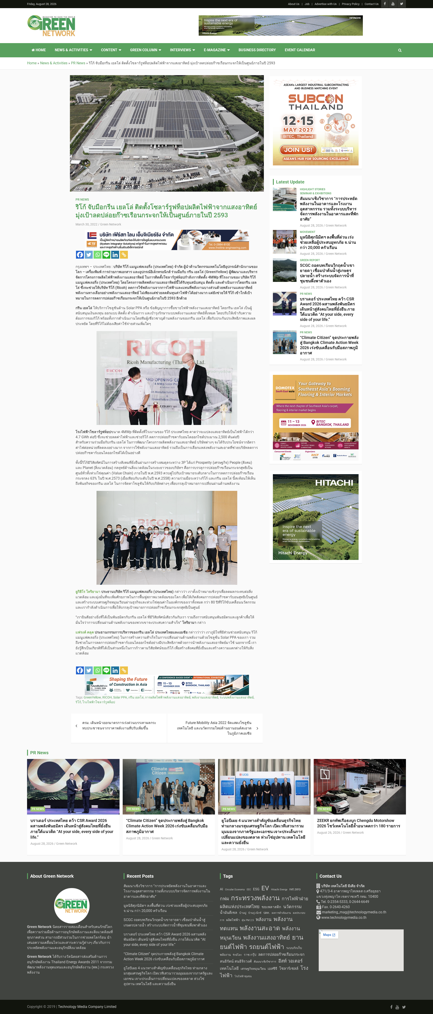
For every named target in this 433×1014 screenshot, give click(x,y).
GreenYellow (92, 697)
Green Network (110, 224)
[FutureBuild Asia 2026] (167, 677)
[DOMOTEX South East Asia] (316, 377)
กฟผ (224, 898)
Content (109, 50)
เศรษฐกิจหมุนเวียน (253, 968)
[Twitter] (89, 255)
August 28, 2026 (311, 225)
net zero (295, 889)
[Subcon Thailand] (316, 82)
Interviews (180, 50)
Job (307, 4)
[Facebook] (80, 255)
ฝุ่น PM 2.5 (248, 920)
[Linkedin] (115, 255)
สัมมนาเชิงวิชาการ (265, 961)
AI (221, 889)
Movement (307, 232)
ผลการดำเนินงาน (281, 913)
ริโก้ (78, 702)
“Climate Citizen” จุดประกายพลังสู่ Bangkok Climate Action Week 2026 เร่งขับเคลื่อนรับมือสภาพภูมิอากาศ (329, 345)
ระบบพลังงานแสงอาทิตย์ (237, 697)
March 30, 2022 (86, 224)
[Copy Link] (124, 255)
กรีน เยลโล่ (136, 697)
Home (40, 50)
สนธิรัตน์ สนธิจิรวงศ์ (236, 961)
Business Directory (257, 50)
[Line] (106, 255)
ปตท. (266, 912)
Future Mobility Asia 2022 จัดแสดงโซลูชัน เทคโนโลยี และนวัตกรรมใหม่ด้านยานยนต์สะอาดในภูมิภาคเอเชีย (214, 728)
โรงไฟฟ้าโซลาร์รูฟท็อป (98, 702)
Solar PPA (120, 697)
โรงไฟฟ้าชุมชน (243, 976)
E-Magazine (215, 50)
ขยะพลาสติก (271, 907)
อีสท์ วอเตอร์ (290, 961)
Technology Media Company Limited (87, 1007)
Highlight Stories (312, 189)
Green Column (143, 50)
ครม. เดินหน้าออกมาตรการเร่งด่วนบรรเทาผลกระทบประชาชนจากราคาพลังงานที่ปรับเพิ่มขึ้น (119, 725)
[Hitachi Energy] (281, 18)
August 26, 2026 (328, 832)
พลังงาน (264, 919)
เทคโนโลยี (229, 968)
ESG (256, 889)
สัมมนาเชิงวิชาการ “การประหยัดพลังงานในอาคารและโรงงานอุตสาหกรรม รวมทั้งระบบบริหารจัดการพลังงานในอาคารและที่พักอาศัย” (329, 208)
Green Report (310, 260)
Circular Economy (235, 889)
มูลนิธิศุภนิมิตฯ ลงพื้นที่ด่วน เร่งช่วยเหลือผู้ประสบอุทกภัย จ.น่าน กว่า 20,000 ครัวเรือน (328, 242)
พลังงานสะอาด (260, 928)
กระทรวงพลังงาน (255, 898)
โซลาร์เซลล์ (288, 968)
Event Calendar (300, 50)
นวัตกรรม (292, 906)
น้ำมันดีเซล (228, 912)
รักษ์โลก (237, 955)
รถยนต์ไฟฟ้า (266, 947)
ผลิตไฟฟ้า (233, 920)
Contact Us (372, 4)
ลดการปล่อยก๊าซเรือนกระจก (281, 954)
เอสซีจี (272, 969)
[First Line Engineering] (167, 232)
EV (265, 888)
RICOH (107, 697)
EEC (249, 889)
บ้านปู (242, 912)
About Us (293, 4)
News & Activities (71, 50)
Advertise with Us (326, 4)
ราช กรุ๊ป (250, 955)
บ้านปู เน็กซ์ (254, 913)
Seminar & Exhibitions (315, 193)
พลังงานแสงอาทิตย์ (205, 697)
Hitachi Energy (279, 889)
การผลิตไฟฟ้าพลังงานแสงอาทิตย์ (168, 697)
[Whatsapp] (97, 255)
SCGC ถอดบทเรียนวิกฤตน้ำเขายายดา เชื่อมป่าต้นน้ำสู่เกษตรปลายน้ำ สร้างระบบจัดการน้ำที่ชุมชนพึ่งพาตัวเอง (327, 273)
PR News (82, 199)
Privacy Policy (350, 4)
